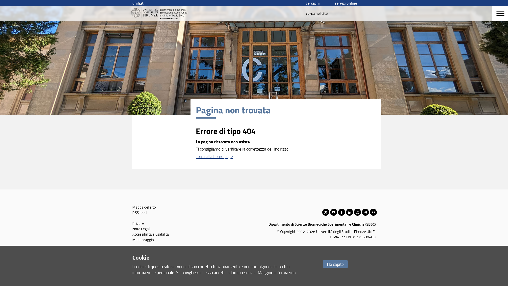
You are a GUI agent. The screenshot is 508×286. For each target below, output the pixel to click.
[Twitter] (325, 212)
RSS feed (139, 212)
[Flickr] (373, 212)
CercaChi (313, 3)
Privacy (138, 223)
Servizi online (346, 3)
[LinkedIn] (349, 212)
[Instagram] (357, 212)
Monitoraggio (143, 239)
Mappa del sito (144, 207)
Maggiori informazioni (277, 272)
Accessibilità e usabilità (150, 234)
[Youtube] (333, 212)
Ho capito (335, 264)
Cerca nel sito (317, 13)
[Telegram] (365, 212)
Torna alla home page (214, 156)
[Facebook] (341, 212)
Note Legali (141, 228)
